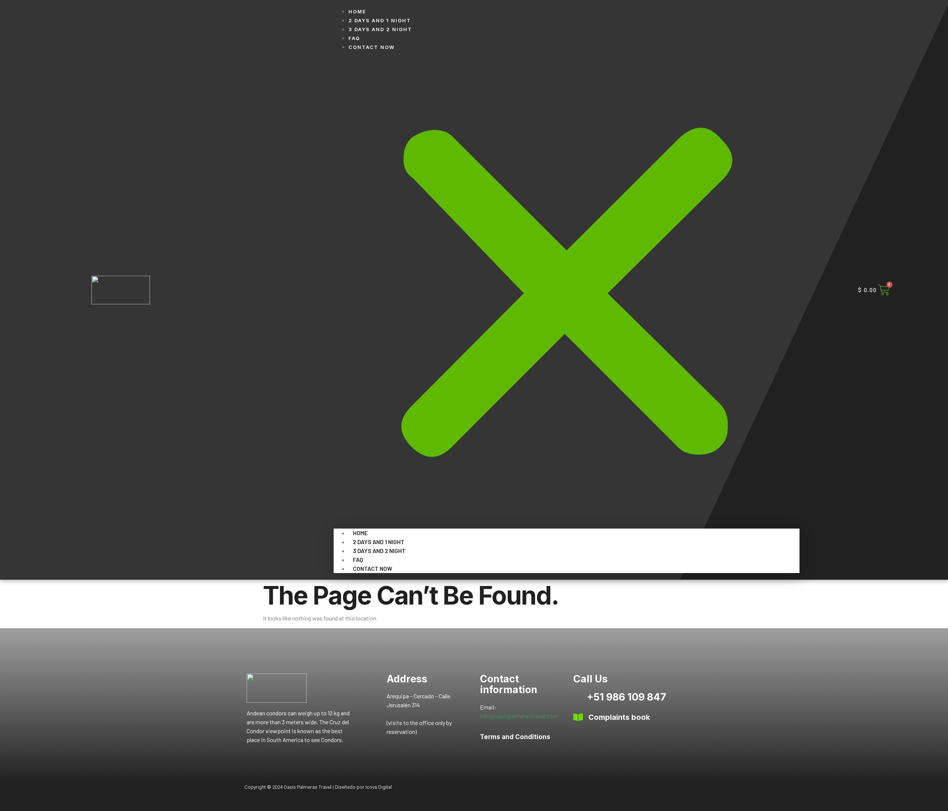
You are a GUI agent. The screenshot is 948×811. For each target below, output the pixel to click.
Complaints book (619, 717)
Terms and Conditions (515, 737)
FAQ (354, 38)
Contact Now (371, 47)
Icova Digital (378, 787)
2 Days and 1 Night (379, 20)
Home (357, 11)
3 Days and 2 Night (380, 29)
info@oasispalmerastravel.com (519, 715)
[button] (567, 290)
